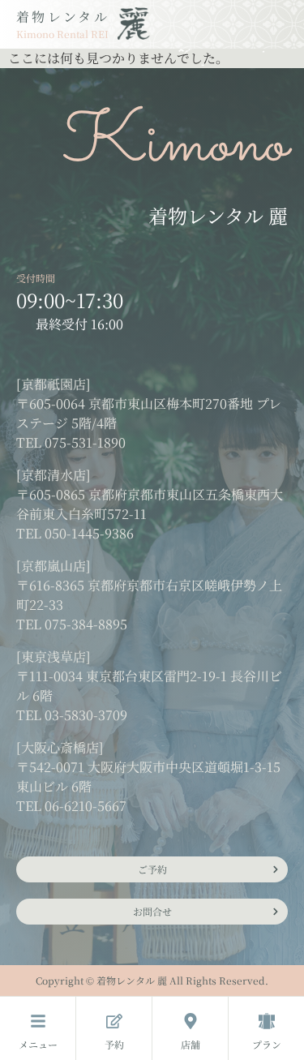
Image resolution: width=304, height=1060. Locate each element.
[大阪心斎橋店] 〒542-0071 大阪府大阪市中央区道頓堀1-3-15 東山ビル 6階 (148, 767)
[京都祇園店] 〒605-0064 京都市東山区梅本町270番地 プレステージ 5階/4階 (148, 403)
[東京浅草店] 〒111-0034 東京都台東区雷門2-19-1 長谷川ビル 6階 (149, 676)
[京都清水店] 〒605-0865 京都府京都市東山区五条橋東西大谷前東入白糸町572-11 (149, 494)
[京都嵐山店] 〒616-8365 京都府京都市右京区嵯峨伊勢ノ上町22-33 (149, 585)
